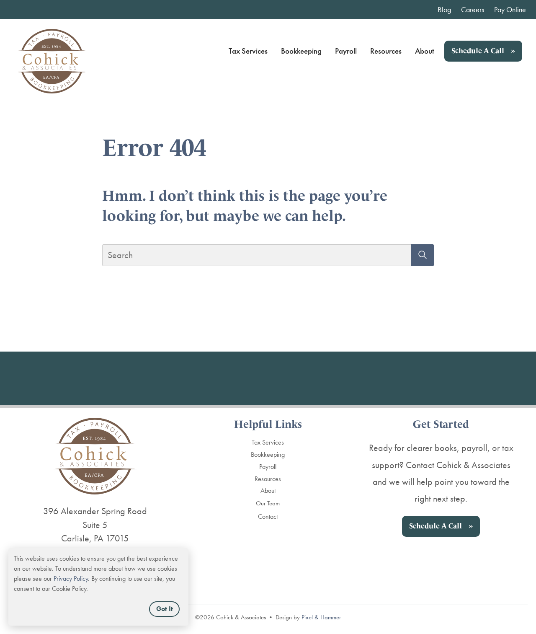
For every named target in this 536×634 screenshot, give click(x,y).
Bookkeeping (301, 51)
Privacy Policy (71, 578)
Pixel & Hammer (321, 617)
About (424, 51)
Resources (386, 51)
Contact (268, 516)
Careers (472, 9)
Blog (444, 9)
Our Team (268, 503)
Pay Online (510, 9)
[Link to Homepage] (52, 51)
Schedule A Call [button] (477, 51)
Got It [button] (164, 608)
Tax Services (248, 51)
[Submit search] (422, 255)
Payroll (346, 51)
